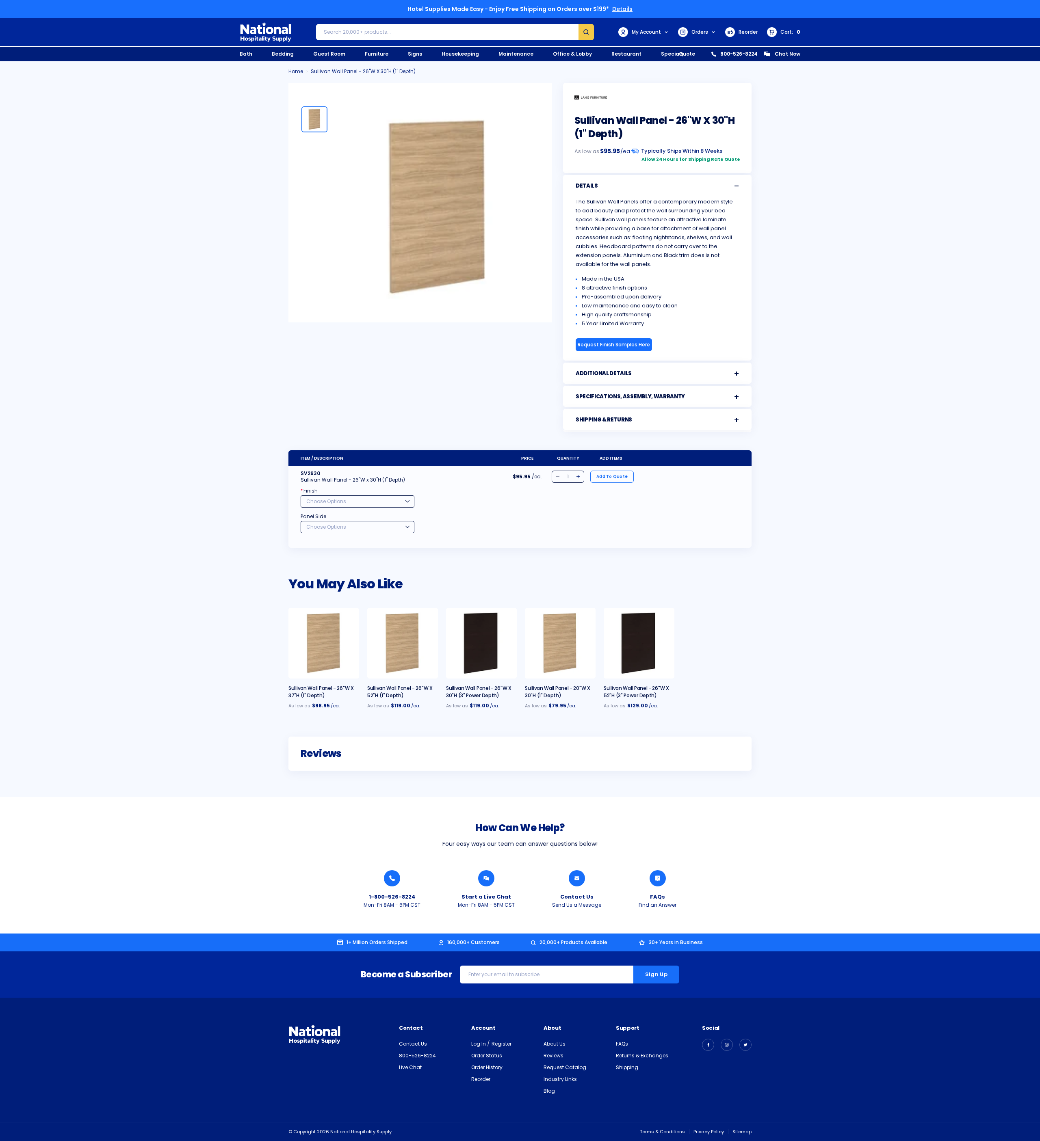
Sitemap (742, 1131)
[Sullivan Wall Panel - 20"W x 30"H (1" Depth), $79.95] (560, 643)
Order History (487, 1067)
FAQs (657, 897)
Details (622, 9)
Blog (549, 1090)
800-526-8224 (739, 53)
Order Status (486, 1055)
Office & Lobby (572, 53)
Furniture (376, 53)
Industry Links (560, 1079)
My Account (646, 31)
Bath (246, 53)
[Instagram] (727, 1045)
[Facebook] (708, 1045)
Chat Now (787, 53)
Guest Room (329, 53)
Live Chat (410, 1067)
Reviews (553, 1055)
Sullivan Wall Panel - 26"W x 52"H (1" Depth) (400, 692)
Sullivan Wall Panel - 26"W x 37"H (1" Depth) (321, 692)
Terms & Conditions (662, 1131)
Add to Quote (612, 476)
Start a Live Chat (486, 897)
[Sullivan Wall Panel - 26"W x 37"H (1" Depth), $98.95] (323, 643)
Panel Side (313, 516)
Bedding (283, 53)
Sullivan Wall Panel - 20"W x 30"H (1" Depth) (557, 692)
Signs (415, 53)
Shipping (627, 1067)
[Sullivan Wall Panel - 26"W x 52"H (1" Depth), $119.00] (402, 643)
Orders (699, 31)
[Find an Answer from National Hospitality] (658, 878)
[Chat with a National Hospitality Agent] (486, 878)
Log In (479, 1043)
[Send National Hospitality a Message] (577, 878)
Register (501, 1043)
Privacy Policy (708, 1131)
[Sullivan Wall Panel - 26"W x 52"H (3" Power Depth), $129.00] (639, 643)
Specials (672, 53)
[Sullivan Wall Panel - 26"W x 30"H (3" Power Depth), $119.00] (481, 643)
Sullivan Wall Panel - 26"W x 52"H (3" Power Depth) (636, 692)
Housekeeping (460, 53)
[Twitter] (745, 1045)
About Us (555, 1043)
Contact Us (577, 897)
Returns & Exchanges (642, 1055)
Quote (687, 53)
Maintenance (515, 53)
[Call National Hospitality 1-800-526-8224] (392, 878)
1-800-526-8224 (392, 897)
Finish (309, 491)
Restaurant (626, 53)
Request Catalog (565, 1067)
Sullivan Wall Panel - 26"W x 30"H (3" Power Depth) (478, 692)
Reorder (748, 31)
